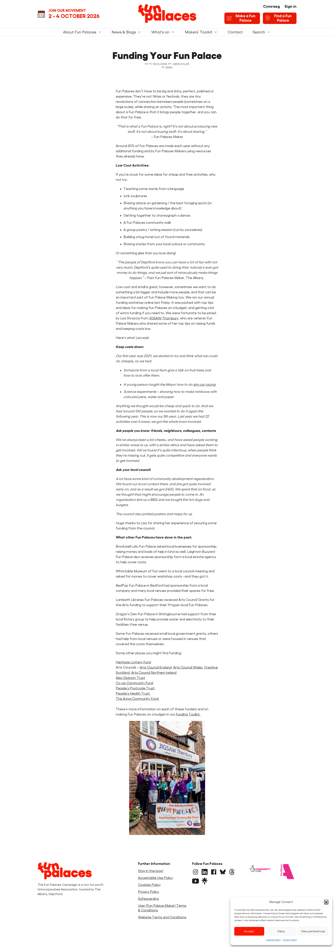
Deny (281, 931)
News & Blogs (124, 32)
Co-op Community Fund (134, 683)
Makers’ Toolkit (198, 32)
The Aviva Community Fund (137, 699)
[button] (326, 902)
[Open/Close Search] (268, 32)
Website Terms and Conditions (162, 917)
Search (258, 32)
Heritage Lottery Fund (133, 662)
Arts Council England (156, 667)
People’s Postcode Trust (135, 688)
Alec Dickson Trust (130, 678)
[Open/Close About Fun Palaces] (99, 32)
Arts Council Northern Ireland (153, 673)
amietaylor (181, 64)
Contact (235, 32)
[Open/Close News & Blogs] (139, 32)
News (168, 67)
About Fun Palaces (79, 32)
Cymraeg (271, 6)
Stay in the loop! (150, 871)
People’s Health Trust (133, 693)
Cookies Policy (273, 939)
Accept (249, 931)
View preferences (313, 931)
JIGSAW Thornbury (163, 318)
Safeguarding (148, 899)
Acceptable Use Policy (155, 878)
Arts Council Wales (188, 667)
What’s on (160, 32)
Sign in (291, 6)
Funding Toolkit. (187, 714)
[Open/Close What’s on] (173, 32)
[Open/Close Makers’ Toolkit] (215, 32)
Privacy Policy (290, 939)
